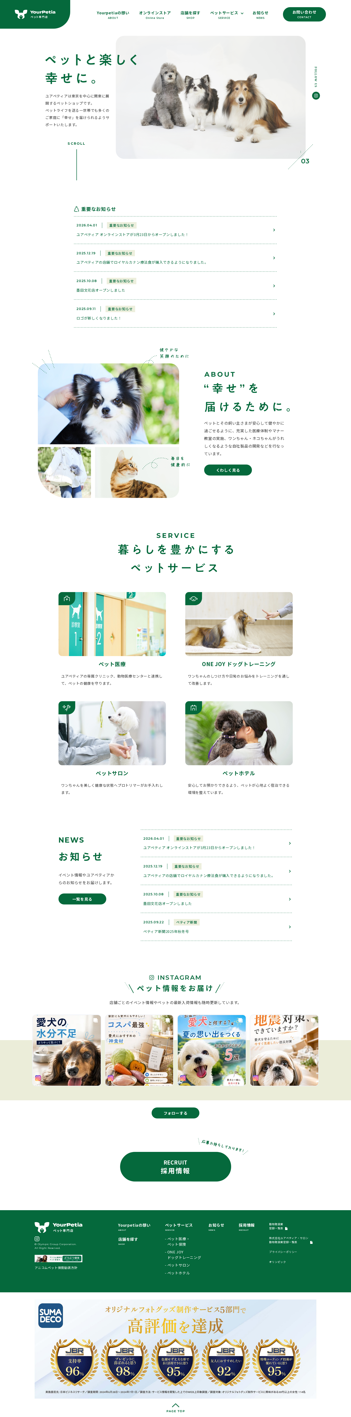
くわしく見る (228, 470)
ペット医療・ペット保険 (178, 1241)
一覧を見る (82, 899)
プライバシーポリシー (283, 1252)
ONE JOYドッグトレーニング (184, 1254)
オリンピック (277, 1262)
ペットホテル (178, 1272)
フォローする (176, 1113)
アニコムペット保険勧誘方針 (56, 1267)
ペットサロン (178, 1264)
